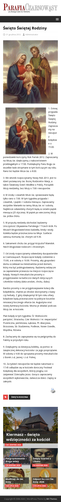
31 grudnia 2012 (13, 34)
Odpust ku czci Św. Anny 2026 (43, 480)
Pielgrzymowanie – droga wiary (16, 460)
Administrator (31, 34)
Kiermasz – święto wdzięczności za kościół (28, 437)
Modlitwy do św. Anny (14, 480)
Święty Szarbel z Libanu (42, 460)
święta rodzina (19, 397)
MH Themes (51, 499)
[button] (56, 19)
